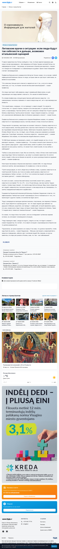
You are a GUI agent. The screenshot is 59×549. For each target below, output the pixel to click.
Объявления (31, 2)
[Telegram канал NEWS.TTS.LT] (3, 531)
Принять (54, 546)
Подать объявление (29, 496)
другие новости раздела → (49, 295)
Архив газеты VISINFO (46, 530)
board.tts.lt (12, 250)
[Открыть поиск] (49, 2)
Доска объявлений (45, 527)
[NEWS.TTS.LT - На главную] (7, 2)
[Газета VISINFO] (52, 2)
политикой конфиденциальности (25, 547)
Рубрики (21, 2)
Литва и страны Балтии (15, 7)
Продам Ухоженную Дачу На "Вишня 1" (15, 252)
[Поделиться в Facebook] (53, 58)
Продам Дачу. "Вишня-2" (11, 263)
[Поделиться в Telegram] (56, 58)
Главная (4, 7)
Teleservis (10, 538)
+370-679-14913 (9, 269)
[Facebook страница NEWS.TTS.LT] (7, 531)
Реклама (42, 524)
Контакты (42, 521)
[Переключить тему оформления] (55, 2)
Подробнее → (18, 256)
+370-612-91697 (9, 256)
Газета (40, 2)
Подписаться (29, 510)
